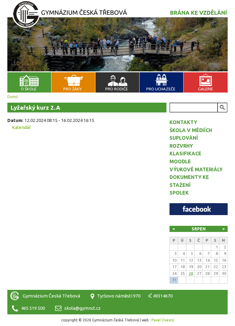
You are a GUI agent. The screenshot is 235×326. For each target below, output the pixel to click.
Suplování (184, 138)
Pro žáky (72, 89)
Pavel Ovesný (162, 320)
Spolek (179, 192)
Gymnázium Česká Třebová (117, 18)
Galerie (205, 89)
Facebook (199, 209)
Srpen (199, 228)
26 (191, 273)
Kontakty (183, 122)
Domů (12, 97)
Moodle (180, 161)
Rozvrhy (181, 146)
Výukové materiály (196, 169)
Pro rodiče (116, 89)
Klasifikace (185, 153)
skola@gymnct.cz (82, 308)
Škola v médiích (191, 130)
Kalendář (21, 127)
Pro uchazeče (160, 89)
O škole (28, 89)
